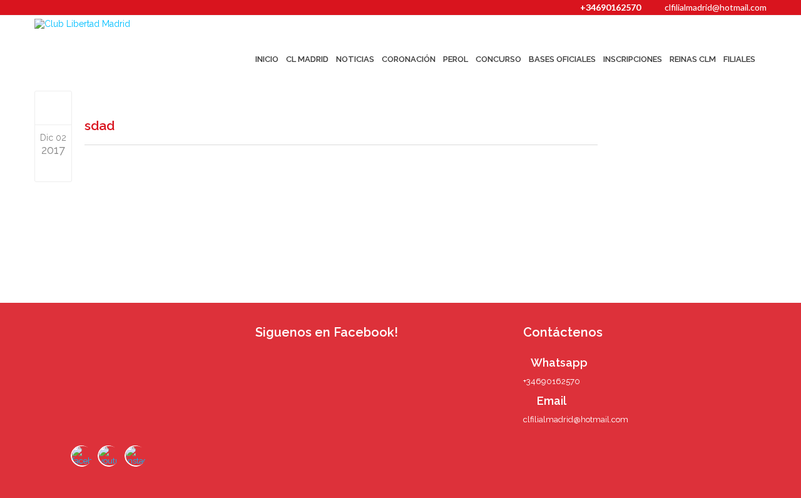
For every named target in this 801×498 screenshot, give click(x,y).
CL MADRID (307, 59)
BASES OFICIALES (562, 59)
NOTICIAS (355, 59)
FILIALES (739, 59)
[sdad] (53, 108)
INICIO (266, 59)
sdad (99, 125)
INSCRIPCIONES (632, 59)
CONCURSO (498, 59)
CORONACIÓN (409, 59)
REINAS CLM (693, 59)
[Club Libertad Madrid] (107, 24)
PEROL (455, 59)
